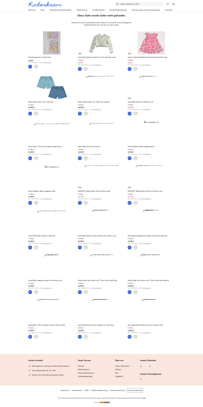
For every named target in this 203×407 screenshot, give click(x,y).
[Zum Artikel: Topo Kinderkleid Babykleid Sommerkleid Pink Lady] (151, 42)
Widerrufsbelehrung (99, 390)
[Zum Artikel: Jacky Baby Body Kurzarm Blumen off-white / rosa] (101, 221)
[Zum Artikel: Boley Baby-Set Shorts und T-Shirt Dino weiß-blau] (101, 266)
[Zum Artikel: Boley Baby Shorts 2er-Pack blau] (51, 87)
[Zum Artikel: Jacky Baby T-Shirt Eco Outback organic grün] (51, 132)
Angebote (119, 376)
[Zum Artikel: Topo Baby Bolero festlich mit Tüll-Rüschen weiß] (101, 42)
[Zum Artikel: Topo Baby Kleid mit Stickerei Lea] (151, 87)
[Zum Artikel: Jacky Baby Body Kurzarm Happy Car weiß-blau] (101, 310)
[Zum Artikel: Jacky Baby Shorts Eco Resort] (101, 132)
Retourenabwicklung (86, 373)
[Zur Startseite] (46, 4)
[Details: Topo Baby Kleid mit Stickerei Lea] (130, 98)
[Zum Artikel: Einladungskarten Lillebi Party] (51, 42)
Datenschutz (77, 390)
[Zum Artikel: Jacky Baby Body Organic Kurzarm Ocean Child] (151, 310)
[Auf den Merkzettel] (36, 67)
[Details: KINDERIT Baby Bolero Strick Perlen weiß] (80, 187)
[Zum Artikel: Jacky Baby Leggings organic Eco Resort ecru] (51, 266)
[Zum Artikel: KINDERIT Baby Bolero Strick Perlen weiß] (101, 176)
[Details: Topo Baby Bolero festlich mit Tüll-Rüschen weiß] (80, 54)
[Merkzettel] (167, 4)
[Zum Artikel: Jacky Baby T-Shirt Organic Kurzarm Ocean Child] (51, 310)
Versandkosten (47, 63)
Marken (118, 369)
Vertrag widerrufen (135, 390)
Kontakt (81, 366)
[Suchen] (118, 4)
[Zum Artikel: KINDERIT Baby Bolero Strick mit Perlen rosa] (151, 176)
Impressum (65, 390)
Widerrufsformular (117, 390)
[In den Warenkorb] (30, 67)
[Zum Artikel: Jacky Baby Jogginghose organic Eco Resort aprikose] (151, 221)
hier (144, 398)
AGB (86, 390)
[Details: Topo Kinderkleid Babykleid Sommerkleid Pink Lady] (130, 54)
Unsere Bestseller (122, 366)
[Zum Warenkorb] (173, 4)
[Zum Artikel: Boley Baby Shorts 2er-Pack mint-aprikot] (101, 87)
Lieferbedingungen (85, 376)
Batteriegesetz (83, 369)
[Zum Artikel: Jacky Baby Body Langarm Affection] (51, 221)
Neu (116, 373)
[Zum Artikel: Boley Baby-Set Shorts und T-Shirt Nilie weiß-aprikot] (151, 266)
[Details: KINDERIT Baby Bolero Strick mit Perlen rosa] (130, 187)
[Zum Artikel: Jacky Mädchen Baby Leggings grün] (151, 132)
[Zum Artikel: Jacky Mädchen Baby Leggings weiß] (51, 176)
